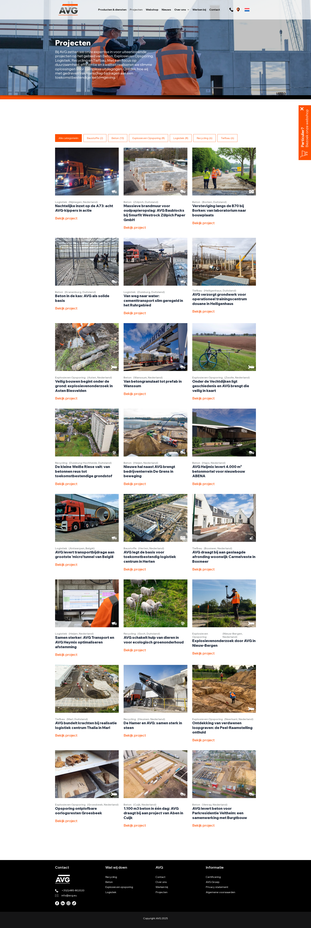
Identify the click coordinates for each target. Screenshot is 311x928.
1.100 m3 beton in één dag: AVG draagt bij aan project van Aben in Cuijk (153, 813)
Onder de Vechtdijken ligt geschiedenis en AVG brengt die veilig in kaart (220, 386)
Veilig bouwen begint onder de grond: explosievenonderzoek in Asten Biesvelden (84, 386)
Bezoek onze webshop (307, 128)
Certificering (213, 877)
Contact (160, 877)
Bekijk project (66, 218)
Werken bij (162, 887)
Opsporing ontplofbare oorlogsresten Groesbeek (78, 810)
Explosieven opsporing (119, 887)
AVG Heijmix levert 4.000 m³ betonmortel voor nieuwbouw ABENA (218, 471)
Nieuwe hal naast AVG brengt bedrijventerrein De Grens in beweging (149, 471)
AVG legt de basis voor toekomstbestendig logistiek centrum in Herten (150, 557)
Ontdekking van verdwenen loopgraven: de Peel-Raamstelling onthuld (222, 727)
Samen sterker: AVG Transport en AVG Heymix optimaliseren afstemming (84, 642)
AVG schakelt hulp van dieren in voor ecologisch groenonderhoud (154, 639)
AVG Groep (212, 882)
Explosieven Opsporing (148, 138)
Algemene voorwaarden (220, 892)
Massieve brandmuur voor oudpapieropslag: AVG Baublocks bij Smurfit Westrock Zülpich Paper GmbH (154, 213)
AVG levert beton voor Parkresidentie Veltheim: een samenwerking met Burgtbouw (219, 813)
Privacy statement (217, 887)
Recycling (204, 138)
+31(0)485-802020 (73, 890)
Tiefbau (227, 138)
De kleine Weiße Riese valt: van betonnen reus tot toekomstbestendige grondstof (83, 471)
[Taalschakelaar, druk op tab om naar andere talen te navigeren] (247, 9)
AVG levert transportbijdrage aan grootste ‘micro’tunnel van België (84, 554)
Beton (117, 138)
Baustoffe (95, 138)
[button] (187, 9)
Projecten (161, 892)
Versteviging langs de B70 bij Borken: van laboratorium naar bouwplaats (219, 210)
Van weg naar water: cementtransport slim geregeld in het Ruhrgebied (153, 300)
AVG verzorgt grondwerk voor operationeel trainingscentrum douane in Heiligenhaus (219, 299)
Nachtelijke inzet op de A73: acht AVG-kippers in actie (84, 208)
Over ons (161, 882)
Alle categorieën (68, 138)
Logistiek (180, 138)
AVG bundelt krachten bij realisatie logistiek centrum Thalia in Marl (86, 725)
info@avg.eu (69, 895)
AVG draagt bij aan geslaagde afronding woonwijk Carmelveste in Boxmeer (223, 557)
